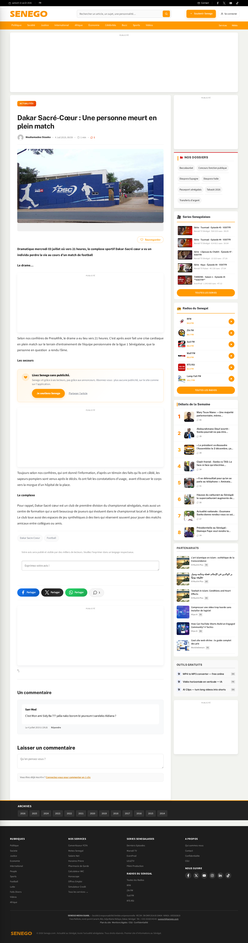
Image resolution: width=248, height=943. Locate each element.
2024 (46, 813)
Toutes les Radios (135, 880)
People (13, 871)
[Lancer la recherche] (166, 14)
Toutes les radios (206, 390)
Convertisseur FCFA (78, 845)
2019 (104, 813)
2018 (115, 813)
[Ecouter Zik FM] (231, 333)
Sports (136, 25)
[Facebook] (218, 3)
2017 (127, 813)
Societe (13, 850)
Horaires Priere (76, 861)
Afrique (79, 25)
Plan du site (105, 922)
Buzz (124, 25)
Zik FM (130, 890)
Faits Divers (16, 892)
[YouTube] (231, 3)
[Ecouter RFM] (231, 321)
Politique (16, 25)
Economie (15, 861)
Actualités (27, 103)
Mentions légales (119, 922)
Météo (235, 25)
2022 (69, 813)
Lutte (12, 886)
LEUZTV (130, 861)
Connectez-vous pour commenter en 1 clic (68, 777)
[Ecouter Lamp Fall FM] (231, 379)
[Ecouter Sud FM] (231, 344)
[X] (196, 875)
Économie (93, 25)
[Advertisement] (124, 64)
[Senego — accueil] (29, 13)
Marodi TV (132, 850)
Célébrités (110, 25)
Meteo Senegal (75, 850)
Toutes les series (206, 292)
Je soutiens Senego (48, 393)
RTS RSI (130, 900)
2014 (162, 813)
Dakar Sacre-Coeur (30, 538)
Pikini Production (135, 866)
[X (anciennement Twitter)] (224, 3)
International (61, 25)
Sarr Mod (30, 710)
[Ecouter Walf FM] (231, 356)
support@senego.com (168, 919)
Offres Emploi (75, 881)
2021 (81, 813)
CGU (187, 861)
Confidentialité (141, 922)
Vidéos (149, 25)
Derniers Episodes (136, 845)
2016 (139, 813)
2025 (34, 813)
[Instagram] (212, 875)
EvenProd (131, 856)
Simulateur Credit (77, 886)
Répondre (56, 727)
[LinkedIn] (220, 875)
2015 (150, 813)
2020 (92, 813)
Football (51, 538)
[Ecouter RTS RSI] (231, 367)
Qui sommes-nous (194, 845)
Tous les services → (78, 892)
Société (31, 25)
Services (223, 25)
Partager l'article (78, 393)
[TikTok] (237, 3)
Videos (13, 897)
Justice (45, 25)
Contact (189, 850)
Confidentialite (192, 856)
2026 (22, 813)
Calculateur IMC (76, 871)
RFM (129, 885)
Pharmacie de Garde (78, 866)
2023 (57, 813)
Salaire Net (73, 856)
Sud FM (130, 895)
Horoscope (73, 876)
